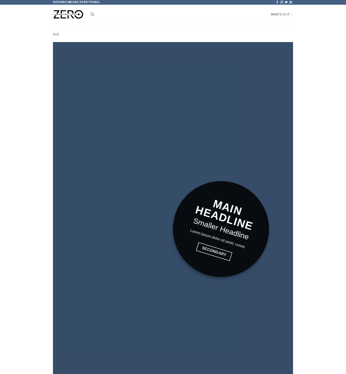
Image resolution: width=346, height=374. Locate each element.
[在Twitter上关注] (286, 2)
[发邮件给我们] (290, 2)
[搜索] (92, 14)
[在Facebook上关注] (277, 2)
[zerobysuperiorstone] (68, 14)
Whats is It (280, 14)
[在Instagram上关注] (281, 2)
